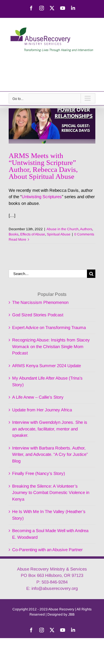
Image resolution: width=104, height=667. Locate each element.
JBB (71, 614)
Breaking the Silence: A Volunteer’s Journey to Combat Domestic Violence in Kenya (50, 492)
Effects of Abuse (32, 234)
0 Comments (84, 234)
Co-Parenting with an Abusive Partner (47, 549)
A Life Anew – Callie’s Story (38, 397)
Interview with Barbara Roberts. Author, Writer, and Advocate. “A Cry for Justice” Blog (50, 454)
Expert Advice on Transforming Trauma (49, 327)
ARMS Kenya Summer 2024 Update (46, 365)
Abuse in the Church (63, 229)
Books (13, 234)
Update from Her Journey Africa (42, 409)
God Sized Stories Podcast (37, 314)
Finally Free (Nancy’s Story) (38, 473)
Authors (86, 229)
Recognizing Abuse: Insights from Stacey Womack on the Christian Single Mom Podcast (51, 346)
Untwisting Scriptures (42, 196)
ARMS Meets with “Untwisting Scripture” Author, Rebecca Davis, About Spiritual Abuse (43, 166)
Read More (17, 239)
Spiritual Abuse (58, 234)
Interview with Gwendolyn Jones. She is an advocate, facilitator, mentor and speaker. (49, 429)
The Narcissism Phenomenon (40, 302)
